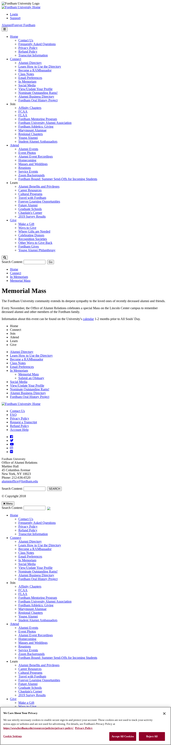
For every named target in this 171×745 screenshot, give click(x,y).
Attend (14, 624)
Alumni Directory (21, 352)
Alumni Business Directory (28, 393)
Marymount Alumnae (32, 609)
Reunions (24, 646)
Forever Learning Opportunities (39, 680)
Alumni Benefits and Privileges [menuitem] (38, 186)
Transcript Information (33, 534)
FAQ (13, 414)
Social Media (18, 382)
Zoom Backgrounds (31, 654)
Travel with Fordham (32, 676)
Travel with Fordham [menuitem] (32, 197)
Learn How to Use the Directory (31, 355)
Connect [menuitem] (15, 59)
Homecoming (27, 639)
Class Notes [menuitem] (26, 74)
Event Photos (27, 631)
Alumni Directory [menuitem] (30, 63)
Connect (15, 273)
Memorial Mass (20, 280)
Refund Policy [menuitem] (27, 51)
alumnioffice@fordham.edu (20, 481)
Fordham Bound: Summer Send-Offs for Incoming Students (57, 657)
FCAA (23, 590)
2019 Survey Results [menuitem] (32, 216)
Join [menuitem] (12, 104)
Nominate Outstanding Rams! (29, 389)
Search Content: (13, 262)
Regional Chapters (30, 612)
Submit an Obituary (31, 378)
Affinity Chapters (29, 586)
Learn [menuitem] (14, 182)
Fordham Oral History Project (29, 397)
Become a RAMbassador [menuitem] (35, 70)
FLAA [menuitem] (22, 115)
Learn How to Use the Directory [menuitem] (39, 66)
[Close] (164, 713)
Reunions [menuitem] (24, 167)
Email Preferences (22, 367)
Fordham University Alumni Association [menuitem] (45, 123)
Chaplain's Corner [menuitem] (30, 212)
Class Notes (18, 363)
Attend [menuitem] (14, 145)
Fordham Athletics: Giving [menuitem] (35, 126)
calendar (88, 319)
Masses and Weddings (33, 642)
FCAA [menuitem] (23, 111)
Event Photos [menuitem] (27, 152)
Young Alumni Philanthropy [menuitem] (36, 250)
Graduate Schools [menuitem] (30, 209)
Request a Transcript (23, 422)
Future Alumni (28, 684)
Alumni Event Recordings (35, 635)
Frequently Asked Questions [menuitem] (37, 44)
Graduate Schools (30, 687)
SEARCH (54, 488)
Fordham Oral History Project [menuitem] (38, 100)
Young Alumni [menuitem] (28, 138)
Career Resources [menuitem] (29, 190)
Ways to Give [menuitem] (27, 227)
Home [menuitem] (14, 36)
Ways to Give (27, 706)
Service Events (28, 650)
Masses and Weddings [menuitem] (33, 164)
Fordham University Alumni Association (45, 601)
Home (14, 269)
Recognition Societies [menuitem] (32, 239)
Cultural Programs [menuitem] (30, 194)
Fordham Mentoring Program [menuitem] (37, 119)
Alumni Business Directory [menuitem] (36, 96)
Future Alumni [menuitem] (28, 205)
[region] (85, 726)
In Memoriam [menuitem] (27, 81)
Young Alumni (28, 616)
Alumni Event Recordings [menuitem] (35, 156)
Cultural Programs (30, 672)
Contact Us (17, 411)
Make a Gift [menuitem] (26, 224)
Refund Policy (19, 426)
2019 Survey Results (32, 695)
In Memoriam (19, 277)
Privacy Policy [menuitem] (28, 48)
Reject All (152, 736)
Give (13, 699)
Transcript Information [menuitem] (33, 55)
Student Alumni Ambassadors (37, 620)
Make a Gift (26, 702)
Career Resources (29, 669)
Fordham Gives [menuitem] (28, 246)
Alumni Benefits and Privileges (38, 665)
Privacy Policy (19, 418)
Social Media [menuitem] (27, 85)
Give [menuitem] (13, 220)
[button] (5, 257)
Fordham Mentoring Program (37, 597)
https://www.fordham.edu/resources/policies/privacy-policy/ (38, 728)
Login (14, 14)
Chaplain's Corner (30, 691)
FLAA (22, 594)
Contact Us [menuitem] (25, 40)
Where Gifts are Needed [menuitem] (34, 231)
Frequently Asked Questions (37, 522)
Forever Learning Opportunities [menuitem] (39, 201)
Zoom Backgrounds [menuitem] (31, 175)
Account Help (19, 429)
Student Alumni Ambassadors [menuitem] (37, 141)
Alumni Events (28, 627)
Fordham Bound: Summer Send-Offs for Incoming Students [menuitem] (57, 179)
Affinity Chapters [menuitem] (29, 108)
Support (15, 18)
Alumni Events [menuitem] (28, 149)
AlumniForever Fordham (18, 25)
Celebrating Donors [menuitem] (31, 235)
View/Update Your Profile (27, 385)
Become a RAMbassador (26, 359)
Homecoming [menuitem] (27, 160)
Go (50, 262)
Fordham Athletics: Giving (35, 605)
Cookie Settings (12, 736)
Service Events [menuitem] (28, 171)
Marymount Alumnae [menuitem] (32, 130)
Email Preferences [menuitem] (30, 78)
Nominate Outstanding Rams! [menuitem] (38, 93)
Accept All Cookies (123, 736)
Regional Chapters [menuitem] (30, 134)
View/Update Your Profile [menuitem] (35, 89)
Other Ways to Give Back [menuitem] (35, 242)
